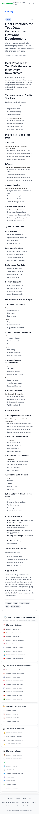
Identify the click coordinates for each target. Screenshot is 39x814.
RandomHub (7, 3)
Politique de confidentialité (10, 802)
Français (31, 3)
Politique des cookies (13, 806)
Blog (24, 798)
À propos (10, 798)
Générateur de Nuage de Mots (19, 3)
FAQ (30, 798)
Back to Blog (9, 12)
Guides (18, 798)
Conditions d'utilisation (29, 802)
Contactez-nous (28, 806)
